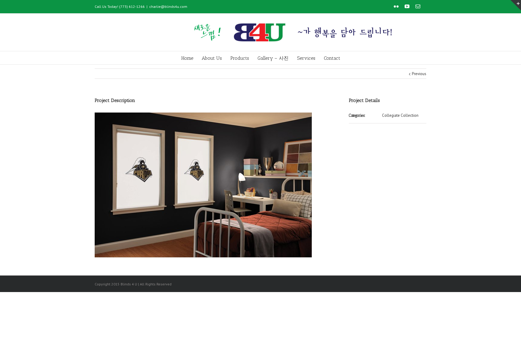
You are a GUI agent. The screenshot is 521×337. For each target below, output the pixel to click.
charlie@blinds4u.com (168, 6)
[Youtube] (407, 6)
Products (239, 58)
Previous (419, 73)
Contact (332, 58)
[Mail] (417, 6)
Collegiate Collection (400, 115)
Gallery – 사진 (273, 58)
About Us (212, 58)
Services (306, 58)
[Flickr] (396, 6)
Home (187, 58)
